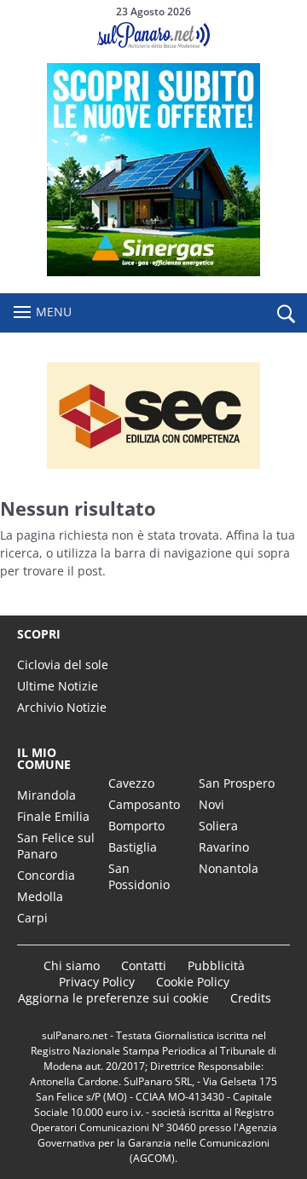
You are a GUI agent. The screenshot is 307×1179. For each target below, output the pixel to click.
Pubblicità (216, 965)
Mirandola (46, 795)
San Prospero (237, 783)
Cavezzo (131, 783)
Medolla (40, 896)
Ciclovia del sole (62, 664)
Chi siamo (71, 965)
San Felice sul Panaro (56, 845)
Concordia (46, 875)
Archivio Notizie (62, 707)
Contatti (143, 965)
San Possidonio (139, 876)
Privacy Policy (97, 982)
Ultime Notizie (57, 686)
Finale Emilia (53, 816)
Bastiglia (132, 847)
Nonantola (228, 868)
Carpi (32, 918)
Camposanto (144, 804)
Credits (250, 998)
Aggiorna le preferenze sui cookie (113, 998)
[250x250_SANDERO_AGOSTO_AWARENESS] (153, 271)
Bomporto (136, 826)
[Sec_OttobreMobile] (153, 415)
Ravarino (224, 847)
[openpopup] (285, 314)
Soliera (218, 826)
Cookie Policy (192, 982)
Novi (211, 804)
